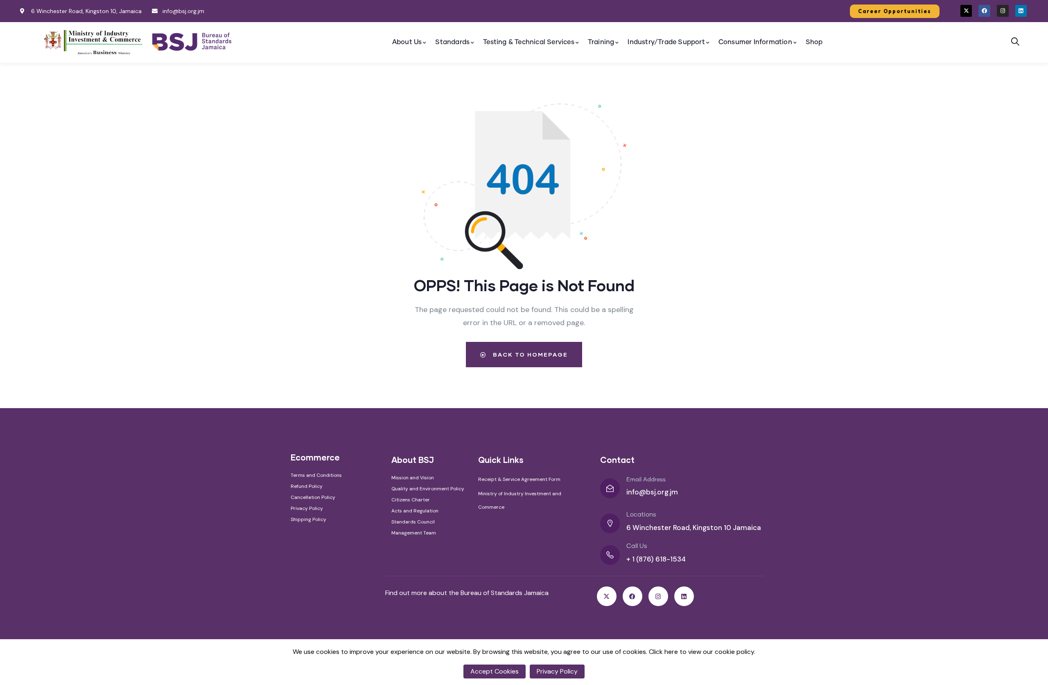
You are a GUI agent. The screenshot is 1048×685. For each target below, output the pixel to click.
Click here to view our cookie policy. (702, 651)
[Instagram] (1003, 11)
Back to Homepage (529, 354)
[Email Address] (610, 488)
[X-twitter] (966, 11)
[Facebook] (984, 11)
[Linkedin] (1021, 11)
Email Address (646, 480)
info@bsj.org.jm (652, 491)
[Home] (93, 41)
